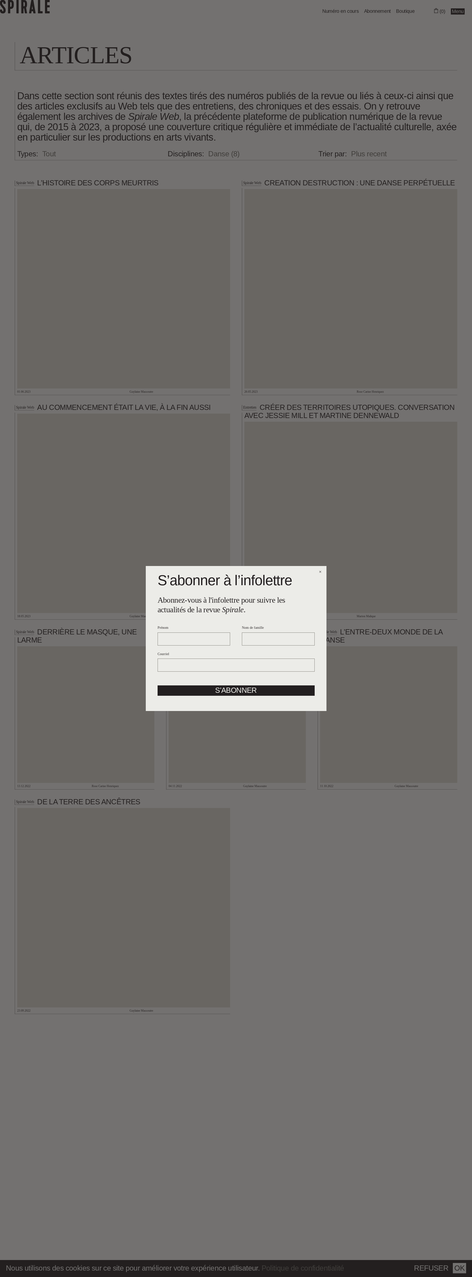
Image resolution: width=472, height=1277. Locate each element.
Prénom (163, 628)
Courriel (163, 654)
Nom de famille (253, 628)
